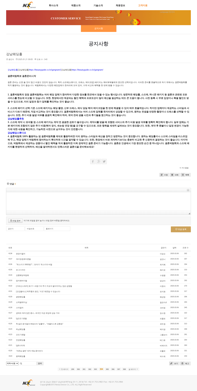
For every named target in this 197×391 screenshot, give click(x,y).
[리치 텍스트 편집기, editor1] (98, 201)
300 (78, 369)
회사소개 (53, 5)
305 (107, 369)
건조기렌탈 (20, 334)
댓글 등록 (181, 229)
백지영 (162, 329)
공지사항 (98, 28)
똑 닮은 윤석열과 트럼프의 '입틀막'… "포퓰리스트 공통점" (39, 324)
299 (72, 369)
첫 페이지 (64, 369)
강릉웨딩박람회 (22, 275)
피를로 (162, 351)
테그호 (162, 340)
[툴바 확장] (188, 190)
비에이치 (163, 345)
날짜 (174, 247)
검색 (40, 363)
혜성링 (162, 297)
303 (95, 369)
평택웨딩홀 (20, 356)
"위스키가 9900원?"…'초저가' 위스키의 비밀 (34, 264)
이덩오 (162, 253)
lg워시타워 (20, 345)
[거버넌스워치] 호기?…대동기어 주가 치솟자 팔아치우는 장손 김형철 (44, 286)
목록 (187, 175)
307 (118, 369)
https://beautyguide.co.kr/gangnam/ (87, 70)
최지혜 (162, 264)
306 (113, 369)
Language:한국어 (167, 12)
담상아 (162, 280)
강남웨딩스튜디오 (17, 132)
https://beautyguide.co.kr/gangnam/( (45, 70)
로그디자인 (20, 270)
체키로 (162, 270)
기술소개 (98, 5)
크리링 (162, 307)
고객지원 (142, 5)
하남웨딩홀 (20, 329)
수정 (166, 175)
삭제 (176, 175)
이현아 (162, 286)
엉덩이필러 (20, 253)
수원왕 (162, 275)
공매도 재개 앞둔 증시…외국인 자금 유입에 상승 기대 (37, 313)
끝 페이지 (132, 369)
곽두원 (162, 324)
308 (124, 369)
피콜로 (162, 318)
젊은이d (163, 302)
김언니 (162, 259)
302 (89, 369)
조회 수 (186, 247)
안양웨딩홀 (20, 340)
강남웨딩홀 (14, 54)
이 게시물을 (184, 168)
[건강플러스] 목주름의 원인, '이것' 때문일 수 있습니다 (38, 291)
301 (84, 369)
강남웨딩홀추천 (16, 118)
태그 (187, 363)
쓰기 (176, 363)
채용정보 (120, 5)
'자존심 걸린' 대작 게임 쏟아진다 (29, 351)
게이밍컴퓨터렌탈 (23, 259)
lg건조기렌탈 (21, 318)
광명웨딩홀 (20, 297)
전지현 (162, 291)
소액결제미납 (21, 302)
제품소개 (75, 5)
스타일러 (19, 307)
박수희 (162, 356)
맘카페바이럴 (21, 280)
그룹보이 (163, 334)
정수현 (162, 313)
